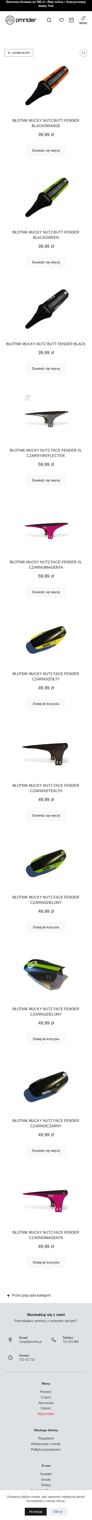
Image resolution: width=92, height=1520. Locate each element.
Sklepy (46, 1485)
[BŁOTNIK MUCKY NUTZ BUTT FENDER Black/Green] (46, 198)
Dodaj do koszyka (46, 704)
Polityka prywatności (46, 1449)
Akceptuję (35, 1511)
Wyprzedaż (46, 1414)
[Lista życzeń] (61, 20)
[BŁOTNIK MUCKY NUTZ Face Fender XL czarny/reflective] (46, 416)
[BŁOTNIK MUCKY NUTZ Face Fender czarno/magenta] (46, 1198)
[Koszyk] (71, 20)
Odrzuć (58, 1511)
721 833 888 (71, 1341)
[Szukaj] (49, 20)
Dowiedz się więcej (46, 150)
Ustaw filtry (21, 53)
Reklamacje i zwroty (46, 1444)
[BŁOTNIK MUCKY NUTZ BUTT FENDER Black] (46, 310)
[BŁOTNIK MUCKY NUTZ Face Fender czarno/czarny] (46, 1086)
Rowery (46, 1392)
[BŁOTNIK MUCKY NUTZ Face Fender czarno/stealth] (46, 751)
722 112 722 (27, 1359)
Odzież (46, 1408)
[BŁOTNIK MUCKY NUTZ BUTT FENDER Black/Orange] (46, 86)
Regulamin (46, 1438)
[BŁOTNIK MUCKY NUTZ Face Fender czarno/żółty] (46, 640)
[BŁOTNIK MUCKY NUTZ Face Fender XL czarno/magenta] (46, 528)
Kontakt (46, 1474)
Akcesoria (46, 1403)
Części (46, 1397)
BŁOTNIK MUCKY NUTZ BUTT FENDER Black (46, 344)
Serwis (46, 1479)
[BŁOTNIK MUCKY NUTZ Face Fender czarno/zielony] (46, 863)
